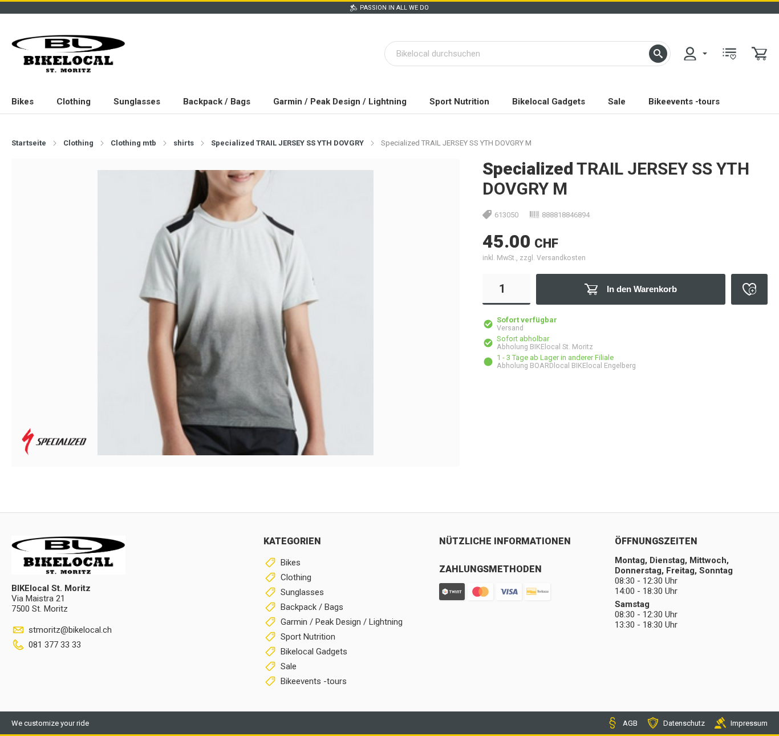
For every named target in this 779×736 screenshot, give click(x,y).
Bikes (22, 101)
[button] (658, 54)
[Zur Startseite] (68, 53)
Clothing (73, 101)
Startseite (28, 143)
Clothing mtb (133, 143)
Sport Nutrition (459, 101)
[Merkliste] (729, 54)
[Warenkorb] (760, 54)
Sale (617, 101)
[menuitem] (694, 54)
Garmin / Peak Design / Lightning (340, 101)
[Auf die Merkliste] (749, 289)
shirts (183, 143)
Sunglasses (136, 101)
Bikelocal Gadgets (548, 101)
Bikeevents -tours (684, 101)
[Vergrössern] (432, 185)
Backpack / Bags (216, 101)
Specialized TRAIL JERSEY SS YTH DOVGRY (287, 143)
